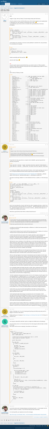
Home (2, 4)
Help (42, 425)
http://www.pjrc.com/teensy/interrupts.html (32, 315)
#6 (47, 406)
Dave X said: (12, 217)
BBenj (2, 11)
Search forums (7, 6)
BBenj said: (12, 147)
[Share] (45, 14)
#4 (47, 309)
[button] (16, 4)
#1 (47, 14)
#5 (47, 319)
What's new (13, 4)
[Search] (47, 4)
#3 (47, 215)
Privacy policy (38, 425)
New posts (2, 6)
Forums (7, 4)
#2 (47, 144)
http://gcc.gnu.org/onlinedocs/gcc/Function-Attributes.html (24, 173)
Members (20, 4)
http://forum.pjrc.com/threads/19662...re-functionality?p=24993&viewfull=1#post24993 (28, 414)
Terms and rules (32, 425)
